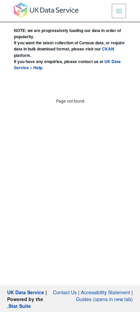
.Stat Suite (19, 305)
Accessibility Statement (105, 292)
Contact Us (65, 292)
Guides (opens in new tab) (104, 299)
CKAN (108, 49)
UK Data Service (25, 292)
